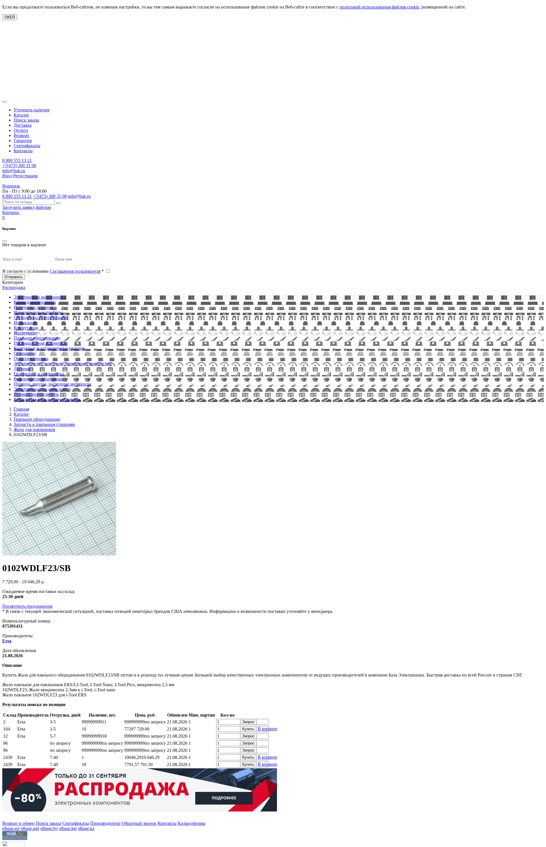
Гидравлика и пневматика (39, 373)
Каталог (21, 115)
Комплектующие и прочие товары (47, 399)
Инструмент (26, 332)
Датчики (22, 368)
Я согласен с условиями (53, 271)
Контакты (23, 150)
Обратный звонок (139, 823)
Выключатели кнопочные (39, 378)
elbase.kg (67, 828)
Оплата (21, 130)
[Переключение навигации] (4, 102)
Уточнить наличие (32, 109)
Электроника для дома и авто (42, 389)
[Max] (6, 815)
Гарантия (23, 140)
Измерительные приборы (38, 312)
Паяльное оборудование (37, 338)
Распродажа (13, 287)
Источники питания (33, 307)
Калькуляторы (191, 823)
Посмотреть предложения (27, 606)
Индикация (25, 322)
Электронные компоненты (39, 297)
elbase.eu (10, 828)
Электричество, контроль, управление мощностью (63, 363)
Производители (105, 823)
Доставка (23, 125)
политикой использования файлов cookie (379, 7)
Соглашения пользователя (75, 271)
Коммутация (26, 327)
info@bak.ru (13, 170)
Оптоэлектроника (31, 358)
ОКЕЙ (10, 17)
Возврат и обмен (18, 823)
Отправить (14, 277)
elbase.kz (86, 828)
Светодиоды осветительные (41, 317)
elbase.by (48, 828)
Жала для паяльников (34, 429)
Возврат (21, 135)
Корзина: (11, 212)
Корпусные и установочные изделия (49, 348)
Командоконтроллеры (35, 302)
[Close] (4, 241)
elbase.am (29, 828)
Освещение (25, 353)
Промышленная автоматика (41, 343)
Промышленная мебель (36, 394)
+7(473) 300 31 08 (19, 165)
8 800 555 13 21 (17, 160)
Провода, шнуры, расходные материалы (52, 384)
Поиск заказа (26, 120)
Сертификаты (27, 145)
